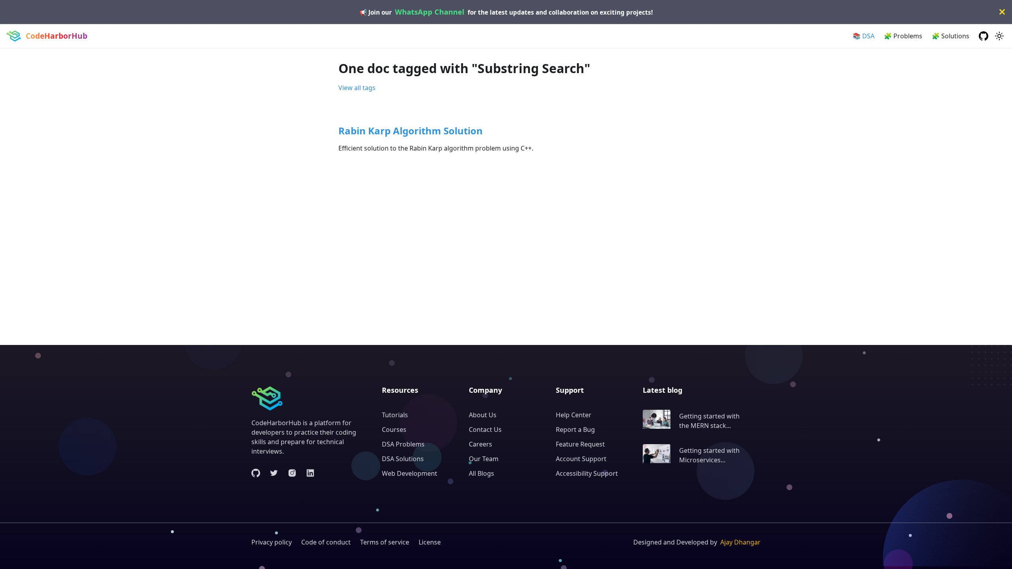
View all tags (357, 87)
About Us (483, 415)
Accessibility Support (587, 473)
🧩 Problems (903, 36)
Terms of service (384, 542)
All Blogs (481, 473)
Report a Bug (575, 429)
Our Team (483, 458)
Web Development (409, 473)
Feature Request (580, 444)
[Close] (1002, 12)
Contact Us (485, 429)
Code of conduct (326, 542)
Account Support (581, 458)
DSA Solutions (403, 458)
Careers (480, 444)
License (430, 542)
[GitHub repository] (983, 36)
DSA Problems (403, 444)
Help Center (573, 415)
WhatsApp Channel (429, 12)
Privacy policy (271, 542)
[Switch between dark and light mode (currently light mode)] (999, 36)
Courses (394, 429)
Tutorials (395, 415)
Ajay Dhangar (740, 542)
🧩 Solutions (950, 36)
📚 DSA (863, 36)
